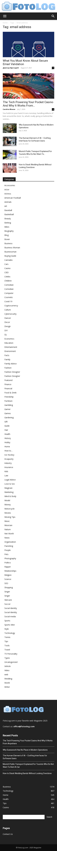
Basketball (9, 214)
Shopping (8, 587)
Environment (10, 351)
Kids (6, 471)
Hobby (7, 442)
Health (7, 434)
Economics (9, 338)
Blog (6, 235)
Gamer (7, 409)
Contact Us (8, 834)
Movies (7, 513)
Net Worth (9, 533)
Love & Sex (9, 483)
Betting (7, 222)
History (7, 438)
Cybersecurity (10, 314)
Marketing (8, 492)
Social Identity (10, 608)
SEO (6, 583)
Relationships (10, 571)
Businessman (10, 251)
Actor (6, 189)
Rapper (7, 566)
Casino (7, 268)
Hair (6, 430)
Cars (6, 264)
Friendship (9, 396)
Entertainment (10, 347)
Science (7, 579)
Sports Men (9, 624)
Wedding (8, 678)
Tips (6, 641)
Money (7, 504)
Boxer (7, 239)
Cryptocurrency (11, 305)
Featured (8, 380)
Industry (8, 463)
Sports (7, 620)
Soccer (7, 604)
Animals (7, 202)
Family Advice (10, 363)
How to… (8, 450)
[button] (4, 16)
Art (5, 206)
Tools (7, 645)
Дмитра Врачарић (11, 68)
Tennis (7, 637)
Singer (7, 591)
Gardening (9, 417)
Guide (7, 425)
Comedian (9, 285)
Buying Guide (10, 256)
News (7, 537)
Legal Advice (10, 479)
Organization (10, 542)
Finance (7, 384)
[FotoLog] (28, 6)
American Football (12, 197)
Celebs (7, 276)
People (7, 550)
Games (7, 413)
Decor (7, 322)
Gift (6, 421)
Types (7, 658)
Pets (6, 554)
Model (7, 500)
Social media (10, 616)
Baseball (8, 210)
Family (7, 359)
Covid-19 (8, 301)
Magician (8, 488)
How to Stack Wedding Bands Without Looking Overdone (27, 773)
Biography (9, 231)
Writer (7, 687)
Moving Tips (9, 517)
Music (7, 521)
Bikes (6, 226)
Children (8, 280)
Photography (10, 558)
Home (5, 23)
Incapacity (8, 459)
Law (6, 475)
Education (8, 343)
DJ (5, 334)
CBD (6, 272)
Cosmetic (8, 297)
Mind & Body (10, 496)
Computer (8, 293)
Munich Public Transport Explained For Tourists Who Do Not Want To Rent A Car (28, 765)
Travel (7, 649)
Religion (7, 575)
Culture (7, 309)
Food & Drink (10, 392)
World (7, 682)
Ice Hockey (9, 454)
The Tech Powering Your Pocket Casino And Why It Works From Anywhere (28, 742)
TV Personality (10, 653)
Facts (6, 355)
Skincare (8, 600)
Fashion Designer (12, 372)
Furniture (8, 401)
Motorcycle (9, 508)
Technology (9, 633)
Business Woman (12, 247)
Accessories (9, 185)
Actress (7, 193)
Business (8, 243)
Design (7, 326)
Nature (7, 529)
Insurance (8, 467)
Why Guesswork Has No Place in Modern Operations (25, 750)
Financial (8, 388)
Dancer (7, 318)
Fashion (7, 367)
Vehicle (7, 666)
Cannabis (8, 260)
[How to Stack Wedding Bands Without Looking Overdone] (10, 168)
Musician (8, 525)
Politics (7, 562)
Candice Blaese (9, 109)
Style (6, 629)
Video (6, 670)
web (6, 674)
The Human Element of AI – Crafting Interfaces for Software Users (25, 757)
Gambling (8, 405)
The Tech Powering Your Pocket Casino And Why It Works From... (28, 103)
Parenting (8, 546)
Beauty (7, 218)
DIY (6, 330)
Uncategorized (10, 662)
